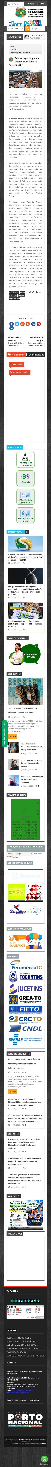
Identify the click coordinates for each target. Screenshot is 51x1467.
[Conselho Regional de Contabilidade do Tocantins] (26, 1023)
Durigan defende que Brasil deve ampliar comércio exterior (31, 763)
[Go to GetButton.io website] (44, 1464)
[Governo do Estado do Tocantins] (26, 982)
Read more (12, 736)
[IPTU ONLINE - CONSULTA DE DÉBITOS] (16, 900)
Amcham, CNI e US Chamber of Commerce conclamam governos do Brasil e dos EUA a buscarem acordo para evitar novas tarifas (25, 1118)
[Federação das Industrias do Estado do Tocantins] (26, 1014)
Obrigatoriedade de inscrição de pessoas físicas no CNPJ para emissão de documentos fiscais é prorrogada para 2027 (25, 590)
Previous (9, 1215)
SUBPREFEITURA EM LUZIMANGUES (22, 1349)
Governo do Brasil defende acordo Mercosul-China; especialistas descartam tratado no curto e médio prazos (24, 1102)
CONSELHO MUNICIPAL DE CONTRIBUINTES (25, 1356)
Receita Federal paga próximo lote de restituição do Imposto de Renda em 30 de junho (25, 624)
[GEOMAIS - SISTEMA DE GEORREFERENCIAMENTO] (26, 487)
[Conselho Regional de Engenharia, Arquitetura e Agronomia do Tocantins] (26, 1004)
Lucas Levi (41, 1444)
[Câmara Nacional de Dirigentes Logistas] (26, 1032)
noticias (12, 295)
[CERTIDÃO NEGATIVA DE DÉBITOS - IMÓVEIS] (26, 524)
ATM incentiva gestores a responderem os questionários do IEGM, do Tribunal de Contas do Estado (24, 1161)
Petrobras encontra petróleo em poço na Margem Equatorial (32, 779)
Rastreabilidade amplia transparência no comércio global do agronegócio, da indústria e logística (24, 1063)
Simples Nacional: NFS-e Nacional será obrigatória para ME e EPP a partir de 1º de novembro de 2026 (25, 557)
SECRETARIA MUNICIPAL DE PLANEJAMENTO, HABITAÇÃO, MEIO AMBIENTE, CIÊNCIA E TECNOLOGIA (22, 1341)
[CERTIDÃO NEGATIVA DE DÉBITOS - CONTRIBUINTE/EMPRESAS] (26, 505)
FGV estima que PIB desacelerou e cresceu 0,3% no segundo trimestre (32, 747)
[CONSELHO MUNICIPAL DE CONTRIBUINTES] (26, 468)
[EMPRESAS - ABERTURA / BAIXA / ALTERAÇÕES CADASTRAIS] (25, 918)
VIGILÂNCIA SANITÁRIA (17, 1352)
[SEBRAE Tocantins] (26, 1045)
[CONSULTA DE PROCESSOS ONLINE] (25, 882)
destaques (13, 292)
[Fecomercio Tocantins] (26, 969)
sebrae (14, 49)
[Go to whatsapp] (44, 1459)
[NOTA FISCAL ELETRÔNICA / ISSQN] (34, 900)
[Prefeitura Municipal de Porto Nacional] (25, 1427)
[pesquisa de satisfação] (25, 948)
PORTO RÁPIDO (25, 1440)
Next (41, 1215)
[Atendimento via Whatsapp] (24, 666)
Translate (15, 857)
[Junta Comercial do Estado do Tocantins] (26, 994)
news (22, 292)
